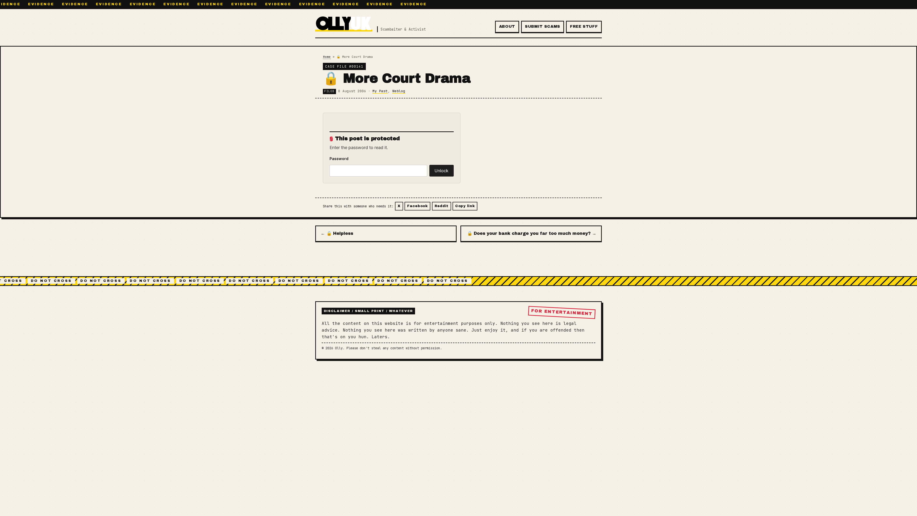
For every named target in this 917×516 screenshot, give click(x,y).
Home (327, 57)
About (507, 26)
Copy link (465, 206)
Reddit (441, 206)
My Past (380, 91)
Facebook (417, 206)
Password (339, 158)
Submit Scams (542, 26)
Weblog (398, 91)
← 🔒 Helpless (337, 233)
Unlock (441, 170)
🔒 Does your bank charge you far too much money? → (531, 233)
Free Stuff (584, 26)
